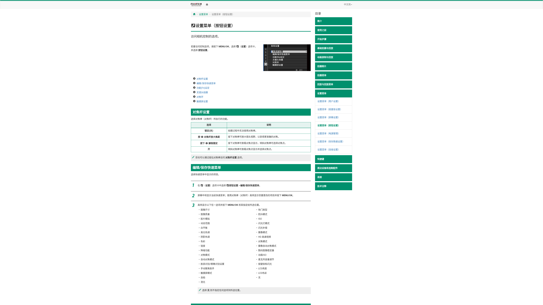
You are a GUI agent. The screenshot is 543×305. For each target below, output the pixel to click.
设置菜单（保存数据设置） (331, 141)
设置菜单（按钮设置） (328, 125)
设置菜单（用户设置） (328, 101)
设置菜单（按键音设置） (329, 109)
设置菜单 (203, 14)
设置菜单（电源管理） (328, 133)
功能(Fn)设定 (203, 88)
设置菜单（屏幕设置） (328, 117)
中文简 (347, 4)
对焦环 (200, 97)
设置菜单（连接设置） (328, 149)
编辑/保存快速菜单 (206, 83)
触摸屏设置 (202, 101)
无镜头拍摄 (202, 92)
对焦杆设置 (202, 79)
